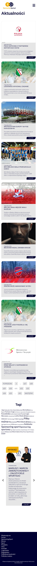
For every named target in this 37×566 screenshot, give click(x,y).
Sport (12, 429)
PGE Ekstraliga (11, 419)
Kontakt (4, 548)
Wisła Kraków (16, 431)
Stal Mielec (18, 429)
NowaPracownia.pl (24, 561)
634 (4, 393)
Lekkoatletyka (11, 416)
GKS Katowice (18, 412)
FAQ (2, 547)
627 (25, 384)
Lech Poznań (21, 414)
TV (30, 430)
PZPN (12, 424)
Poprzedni (7, 384)
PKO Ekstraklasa (24, 422)
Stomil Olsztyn (24, 429)
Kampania (33, 412)
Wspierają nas (6, 535)
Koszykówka (5, 414)
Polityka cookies (6, 556)
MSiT (6, 419)
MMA (3, 419)
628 (31, 384)
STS (28, 429)
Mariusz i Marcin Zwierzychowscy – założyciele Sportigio (19, 472)
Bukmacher (19, 410)
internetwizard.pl (18, 562)
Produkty (4, 545)
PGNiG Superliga (18, 419)
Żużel (3, 433)
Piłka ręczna (12, 422)
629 (4, 388)
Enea (32, 410)
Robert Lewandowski (19, 424)
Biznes (3, 541)
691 (20, 393)
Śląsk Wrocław (30, 431)
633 (27, 388)
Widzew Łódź (8, 431)
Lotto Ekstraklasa (21, 416)
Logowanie (5, 550)
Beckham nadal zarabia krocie (17, 248)
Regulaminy (5, 552)
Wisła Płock (23, 431)
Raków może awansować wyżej (17, 286)
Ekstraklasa (26, 410)
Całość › (31, 57)
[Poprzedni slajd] (3, 480)
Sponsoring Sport (7, 539)
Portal (3, 537)
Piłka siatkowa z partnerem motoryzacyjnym (16, 47)
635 (10, 393)
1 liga (2, 410)
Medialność (31, 416)
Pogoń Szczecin (7, 424)
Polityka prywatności (8, 554)
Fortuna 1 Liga (10, 412)
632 (21, 388)
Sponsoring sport (10, 426)
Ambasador (7, 410)
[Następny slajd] (34, 480)
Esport (3, 412)
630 (10, 388)
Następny (29, 393)
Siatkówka (28, 424)
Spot (14, 430)
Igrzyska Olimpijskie (26, 412)
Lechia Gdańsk (14, 414)
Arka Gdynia (13, 410)
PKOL (32, 422)
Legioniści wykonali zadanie (16, 86)
